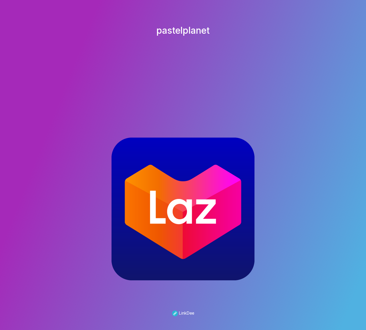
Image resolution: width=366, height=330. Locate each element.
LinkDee (186, 313)
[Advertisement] (183, 81)
